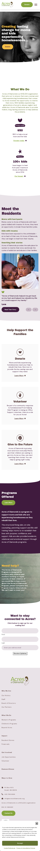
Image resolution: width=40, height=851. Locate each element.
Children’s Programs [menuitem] (9, 724)
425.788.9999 (9, 794)
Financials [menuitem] (5, 744)
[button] (37, 823)
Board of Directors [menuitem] (9, 703)
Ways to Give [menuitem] (7, 778)
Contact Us (8, 813)
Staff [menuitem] (3, 699)
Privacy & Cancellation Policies (25, 848)
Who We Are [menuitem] (6, 691)
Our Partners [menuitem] (7, 707)
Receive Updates (20, 653)
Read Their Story (10, 309)
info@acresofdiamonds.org (14, 798)
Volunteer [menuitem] (5, 761)
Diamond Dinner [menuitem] (8, 769)
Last (3, 643)
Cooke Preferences (9, 848)
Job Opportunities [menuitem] (9, 757)
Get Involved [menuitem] (7, 752)
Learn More (8, 503)
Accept (20, 843)
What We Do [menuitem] (6, 715)
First (3, 634)
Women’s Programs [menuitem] (9, 720)
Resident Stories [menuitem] (8, 740)
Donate (26, 4)
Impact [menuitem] (4, 736)
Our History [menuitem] (6, 695)
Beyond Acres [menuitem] (7, 727)
